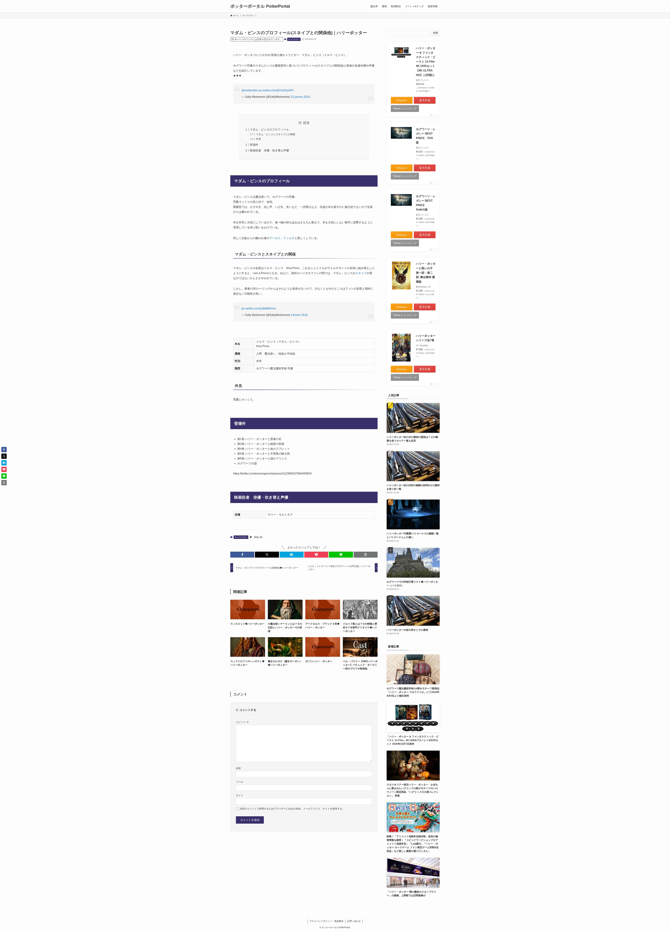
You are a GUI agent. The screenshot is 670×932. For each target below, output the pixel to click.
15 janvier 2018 (300, 96)
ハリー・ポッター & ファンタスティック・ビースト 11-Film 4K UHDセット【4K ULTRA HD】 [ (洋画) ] (426, 61)
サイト (239, 795)
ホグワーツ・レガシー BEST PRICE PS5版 (426, 136)
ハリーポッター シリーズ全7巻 (426, 338)
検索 (435, 32)
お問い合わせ (354, 921)
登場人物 (258, 537)
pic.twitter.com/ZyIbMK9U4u (258, 308)
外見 (258, 138)
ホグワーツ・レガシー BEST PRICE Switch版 (426, 203)
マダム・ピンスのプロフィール (269, 129)
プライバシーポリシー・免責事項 (326, 921)
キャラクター (294, 39)
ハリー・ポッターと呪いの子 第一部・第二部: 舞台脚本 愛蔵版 (426, 272)
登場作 (254, 144)
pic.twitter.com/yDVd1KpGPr (276, 90)
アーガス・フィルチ (282, 238)
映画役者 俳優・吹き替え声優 (269, 150)
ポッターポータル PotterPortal (260, 6)
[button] (242, 555)
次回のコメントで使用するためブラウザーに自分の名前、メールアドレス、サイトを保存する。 (292, 808)
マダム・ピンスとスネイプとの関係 (275, 134)
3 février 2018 (299, 314)
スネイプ (361, 273)
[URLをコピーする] (366, 555)
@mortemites (249, 90)
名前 (238, 768)
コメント (242, 722)
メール (239, 781)
